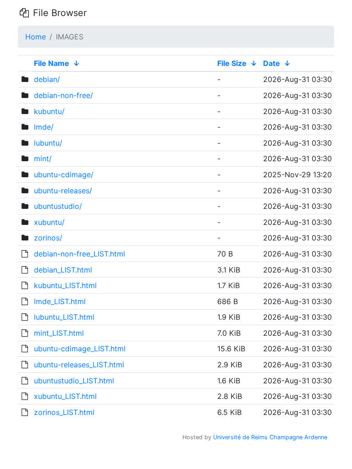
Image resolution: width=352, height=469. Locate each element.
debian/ (47, 79)
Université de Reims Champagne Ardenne (270, 437)
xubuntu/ (49, 222)
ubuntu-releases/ (63, 190)
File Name (51, 63)
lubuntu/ (48, 142)
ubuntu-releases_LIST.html (79, 364)
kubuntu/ (49, 111)
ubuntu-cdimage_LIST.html (80, 348)
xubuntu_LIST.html (65, 396)
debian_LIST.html (63, 269)
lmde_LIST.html (60, 301)
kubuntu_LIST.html (65, 285)
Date (271, 63)
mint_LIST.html (59, 333)
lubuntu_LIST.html (64, 317)
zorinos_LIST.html (64, 412)
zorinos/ (48, 237)
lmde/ (44, 126)
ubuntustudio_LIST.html (74, 380)
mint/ (43, 158)
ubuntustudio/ (58, 206)
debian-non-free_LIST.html (79, 253)
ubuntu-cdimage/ (64, 174)
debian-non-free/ (63, 95)
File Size (232, 63)
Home (35, 36)
